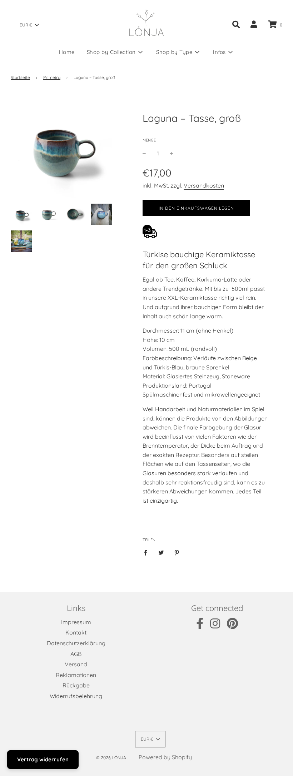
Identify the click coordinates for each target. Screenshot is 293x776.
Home (67, 52)
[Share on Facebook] (148, 552)
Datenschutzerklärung (76, 643)
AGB (75, 653)
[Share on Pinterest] (177, 552)
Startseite (20, 77)
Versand (76, 664)
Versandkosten (204, 185)
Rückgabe (76, 685)
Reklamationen (76, 674)
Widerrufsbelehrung (76, 696)
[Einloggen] (253, 24)
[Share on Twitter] (161, 552)
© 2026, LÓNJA (111, 757)
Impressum (76, 622)
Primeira (51, 77)
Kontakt (75, 632)
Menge (149, 140)
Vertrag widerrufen (43, 759)
